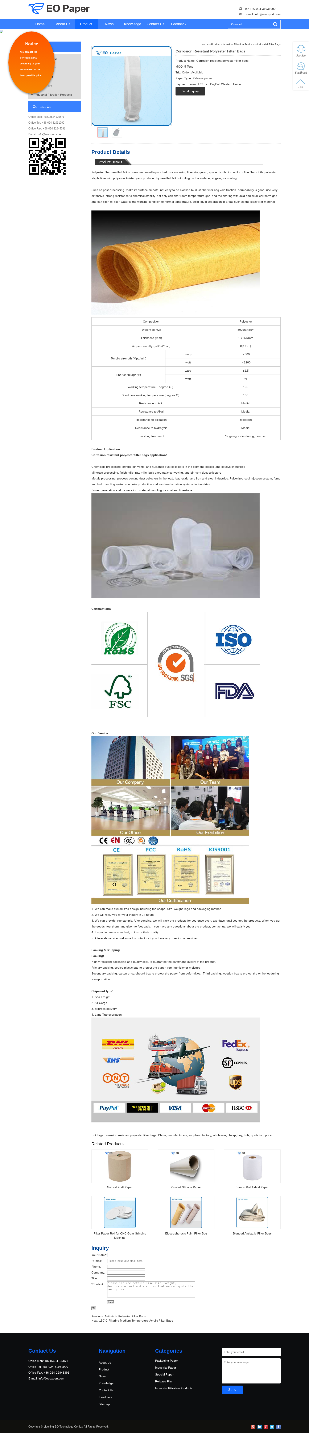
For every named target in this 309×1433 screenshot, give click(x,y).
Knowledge (132, 24)
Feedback (178, 24)
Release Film (43, 85)
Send (111, 1302)
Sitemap (104, 1404)
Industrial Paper (45, 67)
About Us (63, 24)
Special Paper (44, 76)
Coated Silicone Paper (186, 1187)
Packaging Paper (46, 58)
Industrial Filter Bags (269, 44)
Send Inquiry (190, 91)
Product (86, 24)
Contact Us (155, 24)
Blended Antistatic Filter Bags (252, 1233)
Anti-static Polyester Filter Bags (125, 1316)
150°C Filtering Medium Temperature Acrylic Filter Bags (136, 1320)
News (109, 24)
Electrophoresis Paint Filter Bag (186, 1233)
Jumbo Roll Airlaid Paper (252, 1187)
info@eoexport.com (268, 14)
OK (94, 1308)
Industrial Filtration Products (53, 94)
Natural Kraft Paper (120, 1187)
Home (40, 24)
